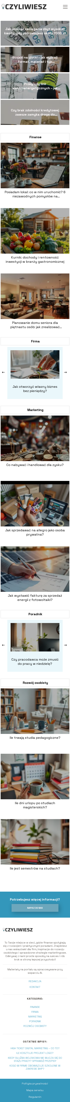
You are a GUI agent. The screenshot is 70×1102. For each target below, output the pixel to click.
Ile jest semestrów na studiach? (35, 868)
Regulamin (35, 1097)
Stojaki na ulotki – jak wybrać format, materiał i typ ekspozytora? (35, 59)
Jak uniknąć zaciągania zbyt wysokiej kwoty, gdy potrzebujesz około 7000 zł (35, 31)
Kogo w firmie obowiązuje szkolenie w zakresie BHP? (35, 1067)
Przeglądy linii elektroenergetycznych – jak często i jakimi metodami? (35, 86)
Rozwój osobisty (35, 683)
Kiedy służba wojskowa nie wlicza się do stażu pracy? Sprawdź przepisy (35, 1059)
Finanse (35, 137)
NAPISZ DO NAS (35, 908)
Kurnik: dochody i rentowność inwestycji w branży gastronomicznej (35, 259)
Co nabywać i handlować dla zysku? (35, 465)
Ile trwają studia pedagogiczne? (35, 738)
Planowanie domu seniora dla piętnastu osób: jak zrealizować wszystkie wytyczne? (35, 325)
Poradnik (35, 614)
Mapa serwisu (34, 1090)
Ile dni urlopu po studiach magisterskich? (35, 805)
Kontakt (35, 987)
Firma (35, 341)
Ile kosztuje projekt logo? (35, 1053)
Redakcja (35, 981)
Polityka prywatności (35, 1083)
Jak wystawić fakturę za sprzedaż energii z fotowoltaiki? (35, 597)
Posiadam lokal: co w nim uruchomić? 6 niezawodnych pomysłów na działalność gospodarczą (35, 194)
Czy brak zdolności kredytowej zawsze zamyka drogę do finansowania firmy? (35, 112)
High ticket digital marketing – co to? (35, 1048)
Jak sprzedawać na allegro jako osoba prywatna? (35, 532)
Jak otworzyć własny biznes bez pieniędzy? (35, 389)
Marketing (35, 410)
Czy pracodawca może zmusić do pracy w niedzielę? (35, 661)
